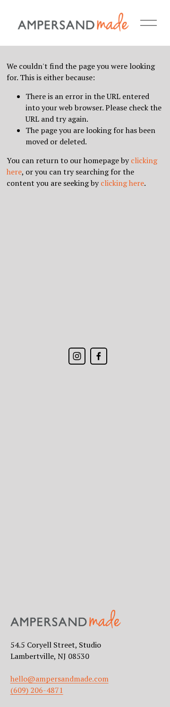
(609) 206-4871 (36, 690)
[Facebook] (98, 356)
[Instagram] (76, 356)
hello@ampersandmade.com (59, 679)
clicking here (122, 183)
